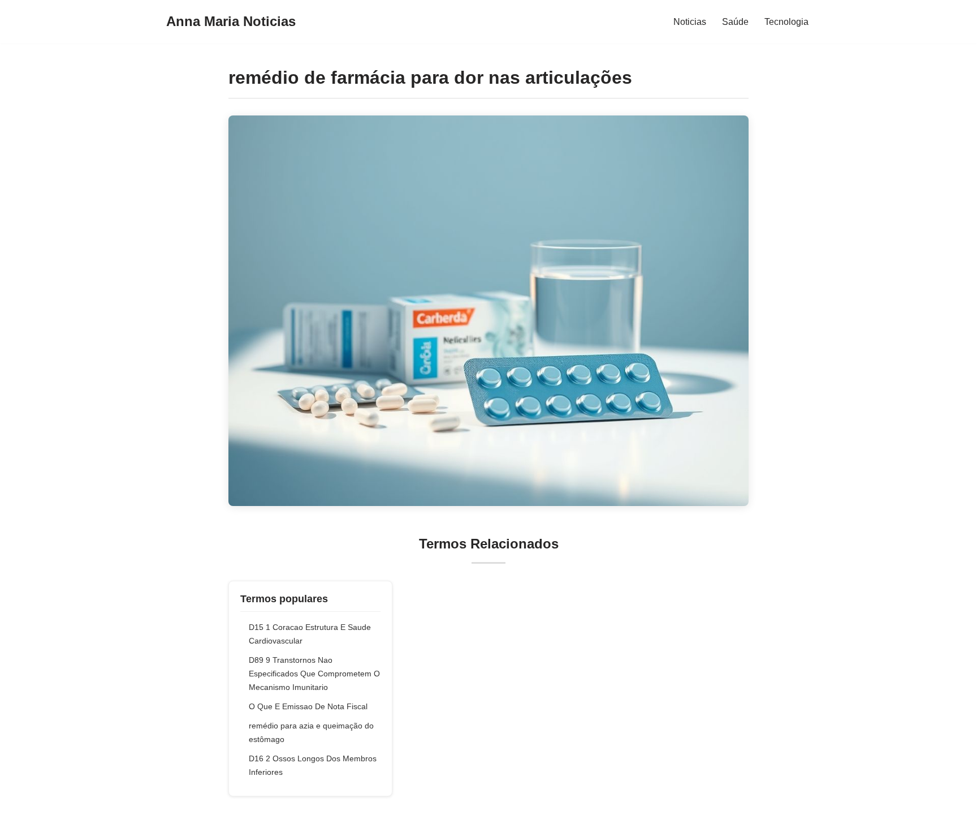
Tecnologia (786, 22)
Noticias (689, 22)
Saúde (735, 22)
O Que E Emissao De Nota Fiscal (308, 706)
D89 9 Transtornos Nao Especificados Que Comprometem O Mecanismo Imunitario (314, 673)
